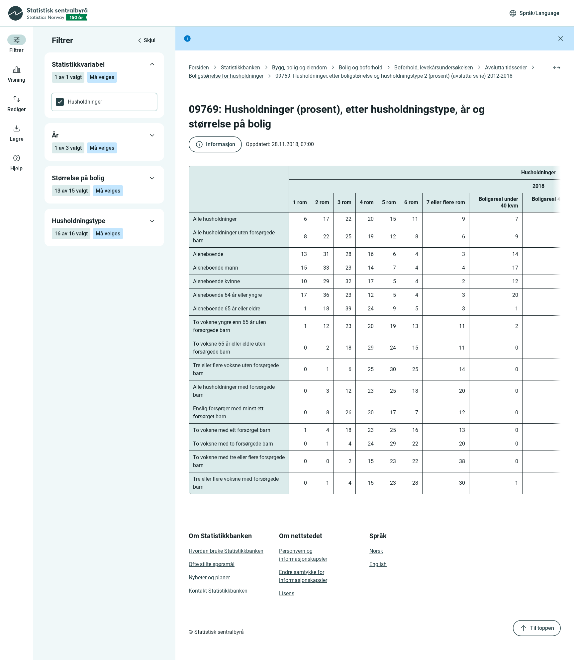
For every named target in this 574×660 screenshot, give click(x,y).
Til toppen (542, 628)
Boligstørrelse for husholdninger (226, 76)
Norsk (376, 551)
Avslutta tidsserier (506, 67)
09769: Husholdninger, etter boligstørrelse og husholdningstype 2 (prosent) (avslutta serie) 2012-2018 (394, 76)
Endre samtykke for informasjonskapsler (303, 576)
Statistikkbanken (240, 67)
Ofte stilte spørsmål (212, 564)
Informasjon (220, 144)
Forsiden (199, 67)
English (378, 564)
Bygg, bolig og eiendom (299, 67)
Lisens (286, 593)
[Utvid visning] (557, 68)
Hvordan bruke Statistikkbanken (226, 551)
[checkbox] (104, 102)
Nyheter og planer (209, 577)
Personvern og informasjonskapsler (303, 555)
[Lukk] (560, 38)
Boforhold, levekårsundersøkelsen (433, 67)
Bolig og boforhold (360, 67)
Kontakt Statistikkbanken (218, 591)
